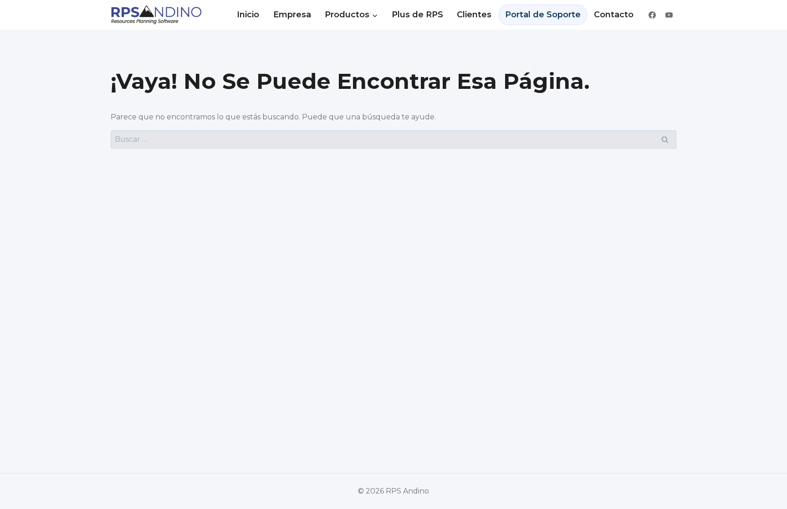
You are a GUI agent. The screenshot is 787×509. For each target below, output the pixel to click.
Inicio (248, 15)
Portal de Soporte (543, 15)
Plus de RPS (417, 15)
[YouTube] (669, 15)
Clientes (474, 15)
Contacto (614, 15)
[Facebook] (652, 15)
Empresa (292, 15)
